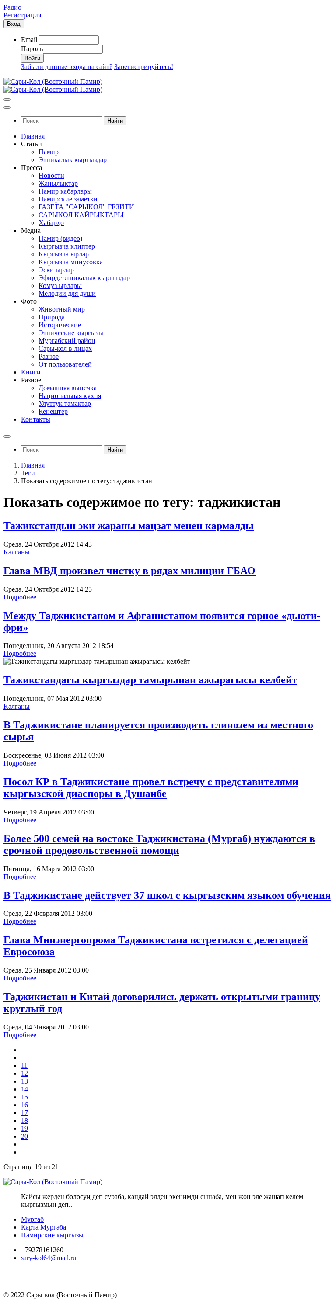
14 (24, 1089)
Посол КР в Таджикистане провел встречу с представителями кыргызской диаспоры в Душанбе (151, 787)
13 (24, 1081)
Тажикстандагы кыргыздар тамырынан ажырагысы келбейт (150, 680)
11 (24, 1065)
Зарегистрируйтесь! (143, 66)
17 (24, 1112)
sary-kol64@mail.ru (48, 1257)
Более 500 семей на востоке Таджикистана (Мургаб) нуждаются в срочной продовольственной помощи (159, 844)
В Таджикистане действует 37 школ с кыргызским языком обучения (167, 895)
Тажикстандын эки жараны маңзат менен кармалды (129, 525)
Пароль (32, 48)
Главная (33, 465)
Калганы (17, 552)
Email (29, 39)
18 (24, 1120)
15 (24, 1097)
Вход (14, 24)
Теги (28, 473)
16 (24, 1105)
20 (24, 1136)
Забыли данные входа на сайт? (66, 66)
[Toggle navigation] (7, 99)
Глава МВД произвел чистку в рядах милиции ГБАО (130, 570)
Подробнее (20, 597)
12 (24, 1073)
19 (24, 1128)
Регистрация (22, 15)
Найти (115, 121)
